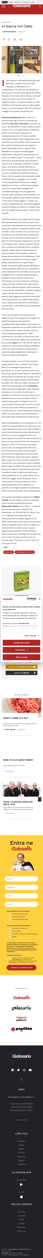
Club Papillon (26, 2)
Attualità (6, 22)
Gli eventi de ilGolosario (20, 919)
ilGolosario (4, 2)
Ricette (14, 937)
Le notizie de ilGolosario (20, 914)
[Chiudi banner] (39, 599)
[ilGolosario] (21, 5)
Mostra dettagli (30, 636)
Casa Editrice (18, 2)
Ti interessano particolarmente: (19, 925)
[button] (38, 61)
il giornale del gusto (25, 552)
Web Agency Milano (16, 1253)
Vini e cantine (16, 931)
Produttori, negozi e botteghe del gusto (25, 934)
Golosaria (11, 2)
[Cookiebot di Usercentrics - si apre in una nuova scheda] (27, 599)
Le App (32, 2)
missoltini (9, 552)
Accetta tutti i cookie (21, 643)
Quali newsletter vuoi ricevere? (18, 911)
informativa (16, 959)
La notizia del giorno (18, 917)
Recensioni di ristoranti (19, 928)
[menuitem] (21, 1120)
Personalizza (20, 650)
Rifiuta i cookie (21, 657)
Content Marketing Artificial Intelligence (16, 1255)
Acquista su (21, 673)
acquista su (21, 667)
